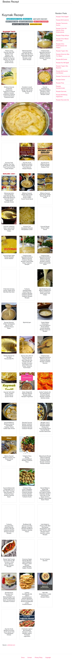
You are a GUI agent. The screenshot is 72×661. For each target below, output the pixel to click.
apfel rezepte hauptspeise (41, 21)
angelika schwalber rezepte (14, 19)
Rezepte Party (60, 83)
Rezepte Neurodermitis (62, 100)
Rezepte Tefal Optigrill (62, 16)
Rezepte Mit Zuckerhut (62, 20)
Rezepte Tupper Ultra (62, 51)
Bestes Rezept (11, 1)
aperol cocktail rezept (12, 21)
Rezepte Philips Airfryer (62, 35)
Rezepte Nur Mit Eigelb (62, 62)
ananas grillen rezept (36, 24)
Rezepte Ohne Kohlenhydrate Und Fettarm (61, 45)
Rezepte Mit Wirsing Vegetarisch (61, 95)
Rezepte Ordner (60, 79)
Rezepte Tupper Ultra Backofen (62, 67)
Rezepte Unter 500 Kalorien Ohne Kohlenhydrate (61, 30)
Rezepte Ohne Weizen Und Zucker (62, 39)
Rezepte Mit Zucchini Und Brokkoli (62, 72)
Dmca (22, 657)
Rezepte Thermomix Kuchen (61, 24)
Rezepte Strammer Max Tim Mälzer (62, 55)
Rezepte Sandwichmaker (60, 87)
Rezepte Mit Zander (61, 59)
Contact (29, 657)
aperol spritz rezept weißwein (20, 24)
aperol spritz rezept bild (25, 21)
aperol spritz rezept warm (40, 19)
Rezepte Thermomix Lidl (63, 76)
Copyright (48, 657)
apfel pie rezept (27, 19)
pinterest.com (11, 645)
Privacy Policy (38, 657)
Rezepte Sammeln (61, 91)
